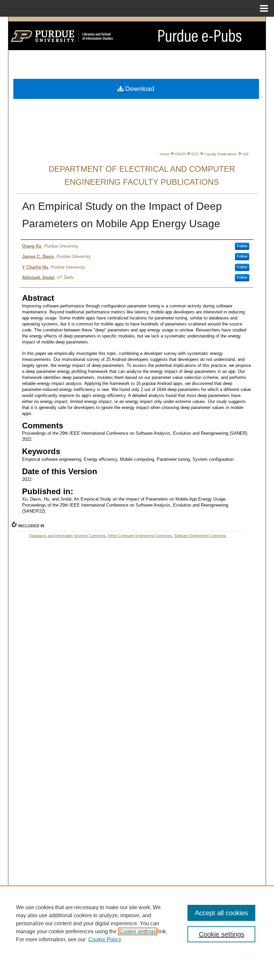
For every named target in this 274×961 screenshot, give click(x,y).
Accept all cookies (221, 913)
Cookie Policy (104, 939)
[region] (137, 923)
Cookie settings (137, 931)
